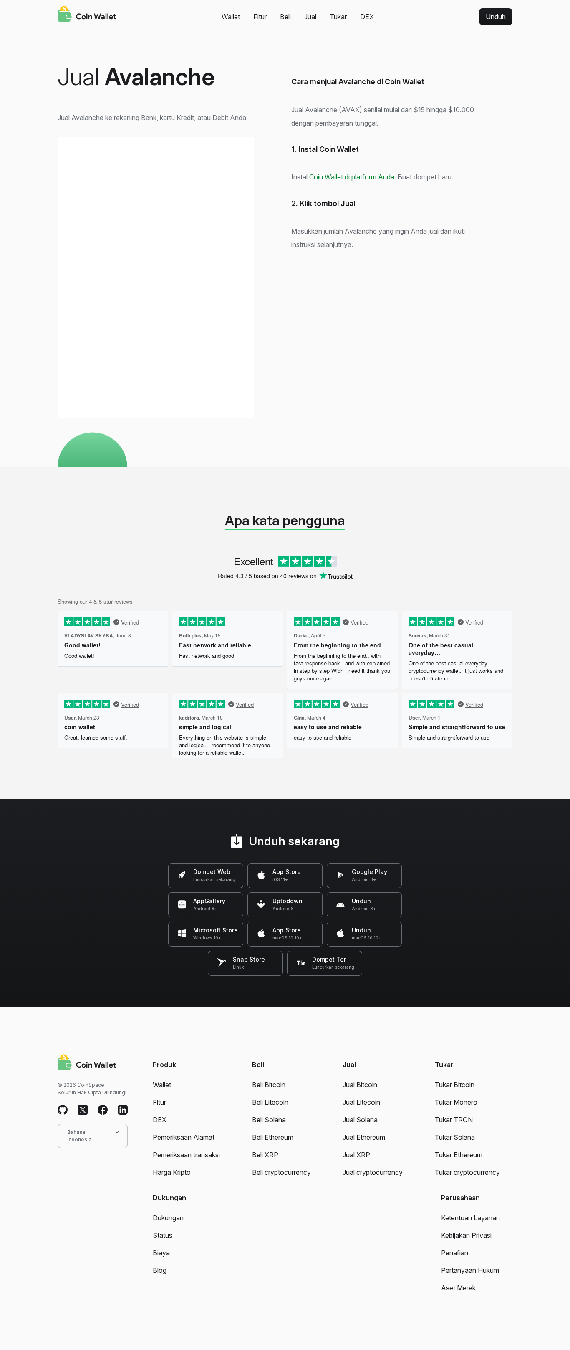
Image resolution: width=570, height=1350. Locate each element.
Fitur (260, 17)
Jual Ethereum (364, 1137)
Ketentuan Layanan (470, 1218)
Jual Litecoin (361, 1102)
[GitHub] (63, 1110)
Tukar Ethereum (458, 1155)
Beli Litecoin (270, 1102)
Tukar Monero (456, 1102)
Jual (310, 17)
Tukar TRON (454, 1120)
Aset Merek (458, 1288)
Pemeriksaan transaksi (186, 1155)
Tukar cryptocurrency (467, 1172)
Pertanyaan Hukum (470, 1270)
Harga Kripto (172, 1172)
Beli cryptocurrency (281, 1172)
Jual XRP (356, 1155)
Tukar (338, 17)
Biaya (161, 1253)
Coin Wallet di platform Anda (351, 177)
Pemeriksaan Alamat (183, 1137)
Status (162, 1235)
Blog (159, 1270)
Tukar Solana (455, 1137)
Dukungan (168, 1218)
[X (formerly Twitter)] (83, 1110)
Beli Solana (269, 1120)
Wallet (231, 17)
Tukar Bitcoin (454, 1085)
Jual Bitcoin (360, 1085)
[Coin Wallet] (87, 15)
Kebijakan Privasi (466, 1235)
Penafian (454, 1253)
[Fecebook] (103, 1110)
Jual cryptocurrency (373, 1172)
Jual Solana (360, 1120)
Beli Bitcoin (268, 1085)
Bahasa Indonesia (79, 1136)
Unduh (496, 17)
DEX (367, 17)
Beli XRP (265, 1155)
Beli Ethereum (272, 1137)
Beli (285, 17)
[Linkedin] (123, 1110)
